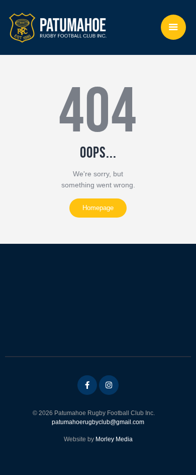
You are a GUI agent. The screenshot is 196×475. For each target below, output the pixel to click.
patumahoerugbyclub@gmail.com (98, 422)
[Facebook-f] (87, 385)
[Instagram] (109, 385)
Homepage (98, 208)
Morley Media (114, 439)
